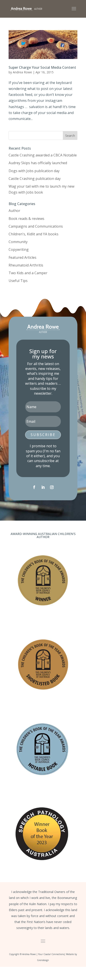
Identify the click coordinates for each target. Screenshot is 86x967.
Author (14, 210)
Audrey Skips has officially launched (38, 162)
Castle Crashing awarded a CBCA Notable (43, 155)
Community (18, 241)
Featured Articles (22, 257)
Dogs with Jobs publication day (34, 170)
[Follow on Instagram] (51, 487)
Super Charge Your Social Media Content (42, 67)
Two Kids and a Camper (28, 272)
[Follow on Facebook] (34, 487)
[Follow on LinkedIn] (43, 487)
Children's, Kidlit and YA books (33, 234)
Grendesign (43, 960)
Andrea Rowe (22, 72)
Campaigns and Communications (36, 226)
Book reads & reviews (26, 218)
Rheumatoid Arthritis (26, 265)
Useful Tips (18, 280)
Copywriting (19, 249)
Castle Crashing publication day (35, 178)
